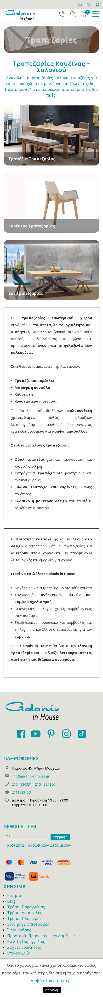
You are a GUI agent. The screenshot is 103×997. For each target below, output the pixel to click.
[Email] (80, 4)
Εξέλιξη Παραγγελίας (26, 941)
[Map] (89, 4)
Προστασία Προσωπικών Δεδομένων (37, 845)
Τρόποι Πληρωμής (24, 918)
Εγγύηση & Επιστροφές (28, 924)
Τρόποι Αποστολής (24, 912)
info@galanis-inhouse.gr (30, 776)
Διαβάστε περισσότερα (52, 980)
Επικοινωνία (18, 953)
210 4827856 (45, 784)
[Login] (97, 4)
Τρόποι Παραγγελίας (26, 907)
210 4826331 (22, 784)
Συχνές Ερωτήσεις (24, 947)
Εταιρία (14, 895)
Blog (11, 901)
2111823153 (21, 792)
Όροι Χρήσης (19, 930)
